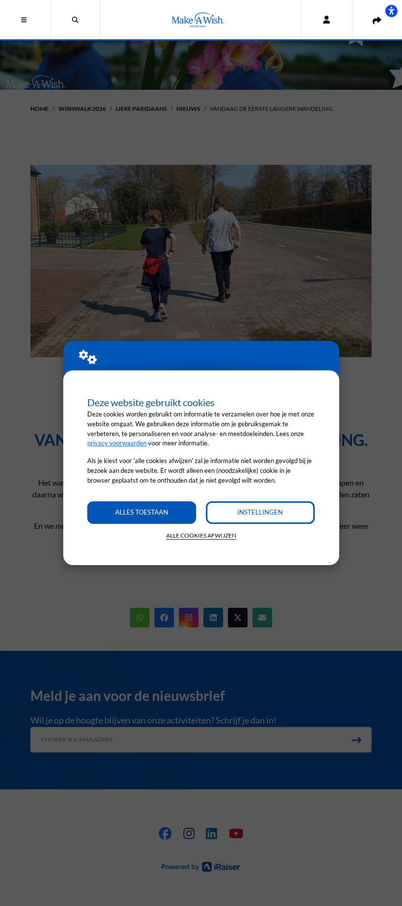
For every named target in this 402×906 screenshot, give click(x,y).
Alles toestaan (141, 512)
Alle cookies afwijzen (201, 535)
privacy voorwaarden (117, 443)
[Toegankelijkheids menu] (391, 11)
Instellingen (260, 512)
